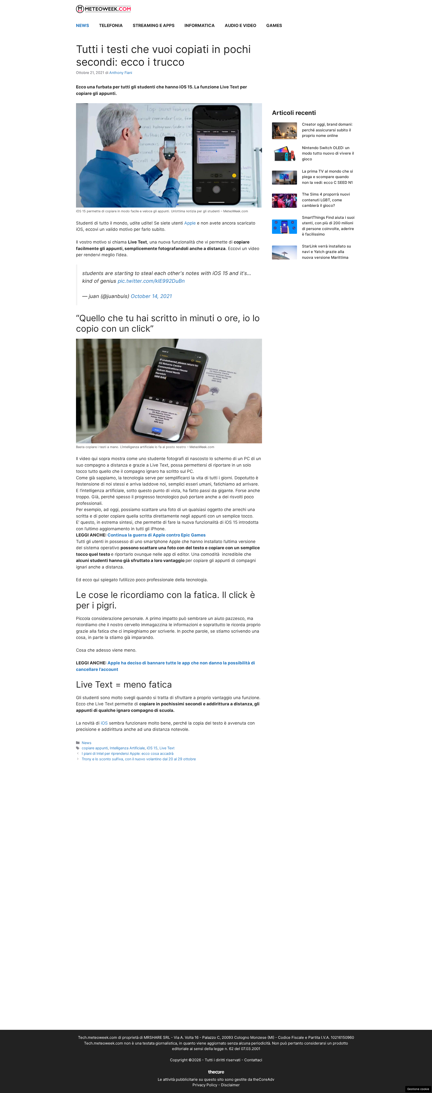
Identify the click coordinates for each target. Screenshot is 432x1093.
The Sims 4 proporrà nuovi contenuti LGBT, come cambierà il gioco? (326, 200)
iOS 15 (152, 748)
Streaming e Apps (153, 25)
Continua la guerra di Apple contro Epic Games (157, 535)
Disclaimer (230, 1085)
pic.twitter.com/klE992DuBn (151, 281)
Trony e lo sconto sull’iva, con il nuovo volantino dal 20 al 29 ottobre (139, 759)
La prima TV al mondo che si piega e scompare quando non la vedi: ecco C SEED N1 (327, 177)
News (82, 25)
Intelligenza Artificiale (127, 748)
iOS (104, 723)
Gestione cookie (418, 1089)
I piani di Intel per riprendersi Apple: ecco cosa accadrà (128, 753)
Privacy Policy (204, 1085)
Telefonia (111, 25)
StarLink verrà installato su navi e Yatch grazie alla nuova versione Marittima (326, 252)
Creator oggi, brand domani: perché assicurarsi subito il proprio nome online (327, 130)
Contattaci (253, 1060)
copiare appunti (95, 748)
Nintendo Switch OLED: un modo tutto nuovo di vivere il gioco (328, 153)
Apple (190, 223)
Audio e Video (240, 25)
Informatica (199, 25)
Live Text (167, 748)
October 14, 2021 (151, 296)
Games (274, 25)
